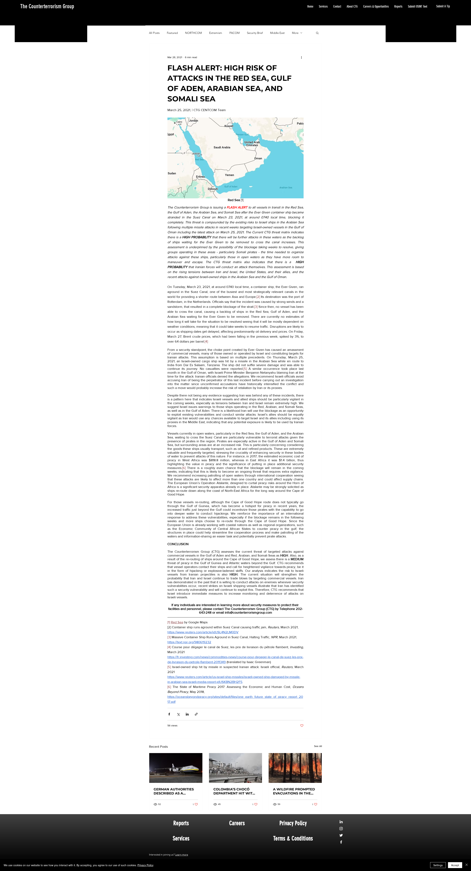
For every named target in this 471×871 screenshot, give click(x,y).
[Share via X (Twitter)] (178, 714)
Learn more (181, 854)
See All (318, 746)
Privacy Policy (145, 865)
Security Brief (255, 33)
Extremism (215, 33)
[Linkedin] (341, 821)
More (295, 33)
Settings (438, 865)
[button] (317, 32)
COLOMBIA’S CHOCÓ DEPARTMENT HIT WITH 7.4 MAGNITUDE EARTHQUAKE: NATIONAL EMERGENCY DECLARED (234, 791)
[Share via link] (196, 714)
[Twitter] (341, 835)
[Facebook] (341, 842)
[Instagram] (341, 828)
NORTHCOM (193, 33)
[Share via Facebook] (169, 714)
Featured (172, 33)
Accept (455, 865)
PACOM (234, 33)
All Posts (154, 33)
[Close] (466, 865)
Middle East (277, 33)
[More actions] (301, 57)
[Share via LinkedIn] (187, 714)
